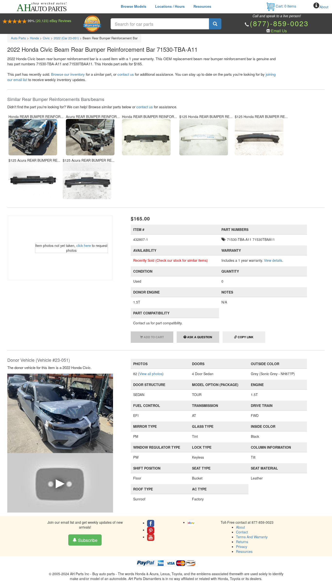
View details (273, 260)
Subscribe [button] (87, 540)
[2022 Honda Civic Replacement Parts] (60, 412)
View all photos (150, 373)
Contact (242, 532)
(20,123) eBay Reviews (53, 20)
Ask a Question (199, 337)
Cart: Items (285, 5)
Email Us (279, 31)
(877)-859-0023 (279, 23)
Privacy (241, 546)
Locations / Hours (170, 6)
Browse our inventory (68, 74)
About (323, 6)
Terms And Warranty (252, 536)
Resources (202, 6)
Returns (242, 541)
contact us (125, 74)
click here (83, 245)
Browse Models (133, 6)
